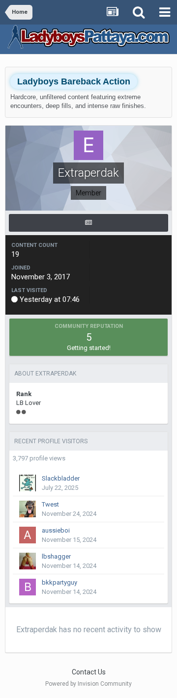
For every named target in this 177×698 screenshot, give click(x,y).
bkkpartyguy (59, 582)
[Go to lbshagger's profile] (27, 561)
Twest (50, 504)
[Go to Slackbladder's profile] (27, 483)
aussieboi (56, 530)
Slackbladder (61, 478)
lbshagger (56, 556)
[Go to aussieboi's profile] (27, 535)
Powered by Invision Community (88, 683)
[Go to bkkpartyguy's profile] (27, 587)
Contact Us (89, 672)
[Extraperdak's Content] (88, 223)
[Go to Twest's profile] (27, 509)
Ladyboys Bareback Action (73, 81)
